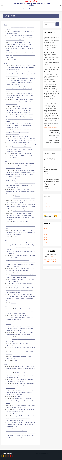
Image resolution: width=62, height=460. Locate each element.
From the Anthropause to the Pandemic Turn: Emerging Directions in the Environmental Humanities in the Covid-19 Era (20, 435)
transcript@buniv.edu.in (51, 127)
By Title (48, 206)
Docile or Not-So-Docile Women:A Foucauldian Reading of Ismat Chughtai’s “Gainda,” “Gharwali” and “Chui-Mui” (20, 264)
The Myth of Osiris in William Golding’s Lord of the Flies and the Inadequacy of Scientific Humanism (20, 191)
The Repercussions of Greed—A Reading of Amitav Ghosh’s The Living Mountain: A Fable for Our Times (20, 74)
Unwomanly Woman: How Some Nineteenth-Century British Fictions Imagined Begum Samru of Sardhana (20, 392)
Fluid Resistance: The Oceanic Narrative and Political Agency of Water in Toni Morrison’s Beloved (19, 102)
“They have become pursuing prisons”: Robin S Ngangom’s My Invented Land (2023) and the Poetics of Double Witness (20, 38)
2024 (5, 161)
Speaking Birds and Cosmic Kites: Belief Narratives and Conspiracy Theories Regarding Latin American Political (20, 290)
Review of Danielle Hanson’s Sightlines (24, 198)
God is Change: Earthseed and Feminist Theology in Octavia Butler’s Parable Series (19, 89)
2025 (5, 63)
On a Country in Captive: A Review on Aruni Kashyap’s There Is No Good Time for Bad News (20, 368)
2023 (5, 240)
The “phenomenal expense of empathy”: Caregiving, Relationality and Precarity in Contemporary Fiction (21, 132)
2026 (5, 25)
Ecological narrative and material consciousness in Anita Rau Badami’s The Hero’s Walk (20, 48)
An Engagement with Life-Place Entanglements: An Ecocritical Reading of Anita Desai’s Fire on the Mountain (20, 328)
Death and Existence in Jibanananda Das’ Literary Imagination (50, 169)
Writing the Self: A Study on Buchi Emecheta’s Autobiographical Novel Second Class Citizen (20, 401)
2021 (5, 364)
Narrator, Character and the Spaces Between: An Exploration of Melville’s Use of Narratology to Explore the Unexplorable (19, 110)
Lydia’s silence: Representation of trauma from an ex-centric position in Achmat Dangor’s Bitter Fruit (20, 375)
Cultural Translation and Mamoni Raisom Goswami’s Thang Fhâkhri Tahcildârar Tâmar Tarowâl (20, 386)
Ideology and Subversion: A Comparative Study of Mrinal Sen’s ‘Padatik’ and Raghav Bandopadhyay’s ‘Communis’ (20, 418)
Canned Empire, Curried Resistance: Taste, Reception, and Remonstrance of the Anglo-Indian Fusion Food (20, 55)
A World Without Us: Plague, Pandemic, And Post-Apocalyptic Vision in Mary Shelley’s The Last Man (19, 95)
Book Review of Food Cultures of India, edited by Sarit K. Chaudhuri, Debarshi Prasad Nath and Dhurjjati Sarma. (21, 166)
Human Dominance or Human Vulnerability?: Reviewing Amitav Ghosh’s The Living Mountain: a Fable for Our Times (20, 311)
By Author (49, 204)
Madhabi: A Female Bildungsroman (23, 211)
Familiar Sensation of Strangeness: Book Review (51, 159)
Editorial (13, 59)
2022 (5, 306)
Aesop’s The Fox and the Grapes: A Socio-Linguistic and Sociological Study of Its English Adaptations (20, 185)
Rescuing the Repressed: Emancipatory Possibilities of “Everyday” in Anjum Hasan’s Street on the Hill (20, 317)
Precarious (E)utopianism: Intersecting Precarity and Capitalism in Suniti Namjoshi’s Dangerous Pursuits (20, 125)
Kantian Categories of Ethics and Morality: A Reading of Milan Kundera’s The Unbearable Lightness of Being (21, 424)
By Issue (48, 201)
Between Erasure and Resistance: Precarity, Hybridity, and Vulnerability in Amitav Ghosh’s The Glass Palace (19, 149)
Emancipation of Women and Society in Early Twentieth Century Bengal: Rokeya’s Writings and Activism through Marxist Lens (20, 207)
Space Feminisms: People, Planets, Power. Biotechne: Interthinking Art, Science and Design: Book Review (21, 67)
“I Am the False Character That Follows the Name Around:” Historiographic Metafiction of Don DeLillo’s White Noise (20, 232)
